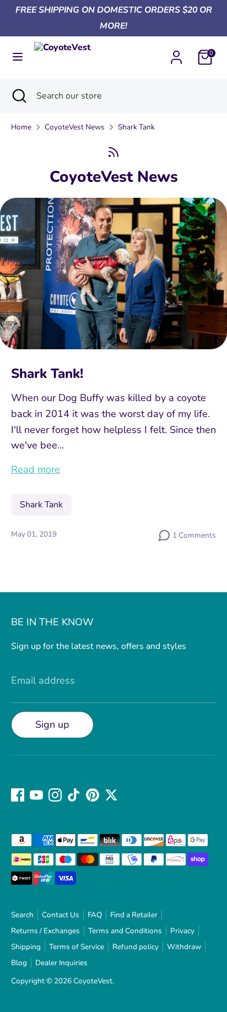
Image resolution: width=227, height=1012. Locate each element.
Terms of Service (76, 946)
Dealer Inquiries (61, 962)
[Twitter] (111, 795)
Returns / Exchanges (45, 931)
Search (22, 915)
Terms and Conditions (125, 931)
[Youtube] (36, 795)
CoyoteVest (92, 981)
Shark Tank (136, 127)
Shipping (26, 946)
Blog (19, 962)
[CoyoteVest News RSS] (113, 152)
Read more (35, 469)
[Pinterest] (92, 795)
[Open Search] (18, 95)
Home (21, 127)
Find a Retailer (134, 915)
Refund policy (135, 946)
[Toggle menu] (18, 57)
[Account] (176, 54)
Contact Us (60, 915)
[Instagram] (55, 795)
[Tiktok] (73, 795)
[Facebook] (17, 795)
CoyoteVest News (75, 127)
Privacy (182, 931)
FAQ (95, 915)
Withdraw (184, 946)
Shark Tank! (47, 373)
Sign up (52, 724)
